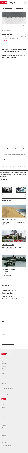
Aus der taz (3, 425)
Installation (17, 167)
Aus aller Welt (4, 366)
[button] (4, 179)
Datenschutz (4, 383)
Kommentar (4, 304)
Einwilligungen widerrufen (7, 388)
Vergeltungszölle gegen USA (8, 244)
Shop (2, 417)
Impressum (3, 381)
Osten (2, 373)
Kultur (2, 361)
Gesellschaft (4, 363)
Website (3, 334)
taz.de (2, 405)
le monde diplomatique (6, 445)
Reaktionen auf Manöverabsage (8, 269)
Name (3, 321)
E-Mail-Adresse (5, 328)
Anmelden (3, 385)
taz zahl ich (3, 407)
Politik (2, 359)
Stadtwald (22, 167)
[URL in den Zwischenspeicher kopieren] (1, 179)
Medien (3, 368)
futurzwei (3, 443)
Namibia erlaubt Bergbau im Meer (9, 219)
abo (2, 415)
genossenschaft (5, 427)
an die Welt (6, 167)
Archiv (2, 371)
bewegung (3, 435)
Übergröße (12, 167)
